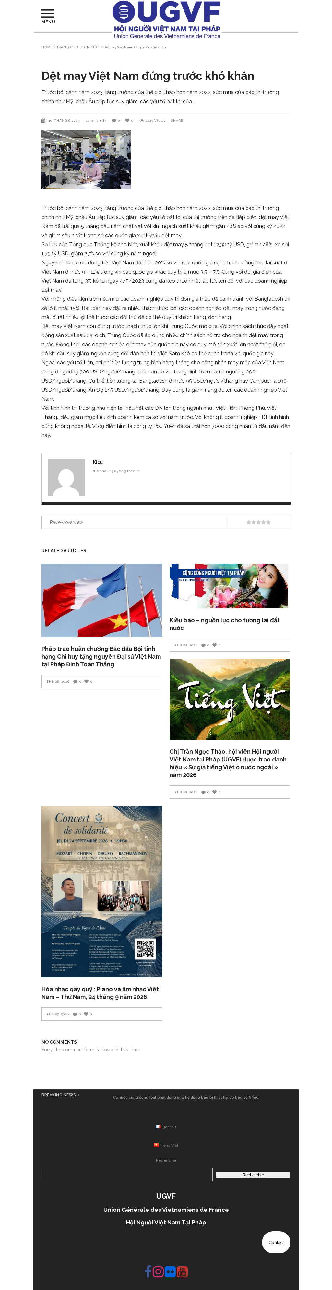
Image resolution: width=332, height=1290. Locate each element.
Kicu (98, 462)
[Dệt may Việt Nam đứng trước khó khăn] (66, 477)
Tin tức (91, 47)
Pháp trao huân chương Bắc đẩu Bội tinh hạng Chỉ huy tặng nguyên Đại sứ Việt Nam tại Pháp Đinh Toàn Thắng (101, 656)
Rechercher (166, 1160)
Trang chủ (67, 47)
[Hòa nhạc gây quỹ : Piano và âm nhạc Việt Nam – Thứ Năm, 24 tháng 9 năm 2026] (102, 891)
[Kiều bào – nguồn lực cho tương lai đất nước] (230, 586)
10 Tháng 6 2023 (65, 120)
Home (47, 47)
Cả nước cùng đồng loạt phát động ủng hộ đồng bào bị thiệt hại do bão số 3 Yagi (186, 1097)
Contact (276, 1242)
